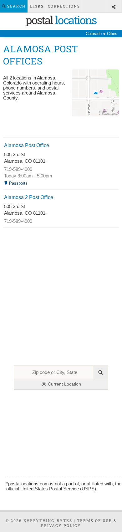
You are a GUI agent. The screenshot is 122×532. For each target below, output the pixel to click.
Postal (61, 20)
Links (37, 6)
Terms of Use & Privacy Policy (79, 523)
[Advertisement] (61, 128)
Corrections (64, 6)
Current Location (64, 383)
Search (16, 6)
